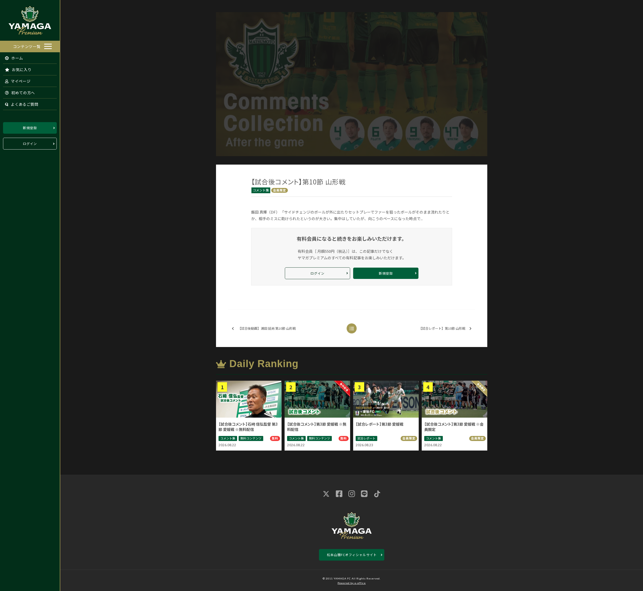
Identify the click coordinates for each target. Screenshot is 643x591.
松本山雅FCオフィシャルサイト (352, 554)
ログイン (30, 143)
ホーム (16, 58)
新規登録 (30, 127)
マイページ (20, 81)
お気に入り (21, 69)
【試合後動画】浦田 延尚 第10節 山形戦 (267, 328)
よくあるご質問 (24, 104)
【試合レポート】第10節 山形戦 (442, 328)
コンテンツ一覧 (27, 46)
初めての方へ (22, 92)
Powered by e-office (352, 582)
